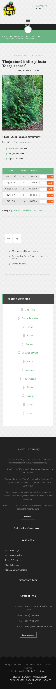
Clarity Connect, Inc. (36, 671)
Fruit (30, 335)
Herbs (30, 361)
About (47, 680)
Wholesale (17, 680)
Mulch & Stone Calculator (16, 569)
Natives (37, 210)
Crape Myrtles (30, 318)
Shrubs (30, 395)
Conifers (26, 210)
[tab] (8, 238)
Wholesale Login (12, 550)
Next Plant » (36, 55)
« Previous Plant (21, 55)
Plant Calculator (12, 565)
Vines (30, 413)
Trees (33, 36)
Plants (26, 676)
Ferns (30, 326)
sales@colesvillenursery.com (38, 626)
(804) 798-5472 (32, 615)
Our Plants (18, 36)
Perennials (30, 378)
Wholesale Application (15, 555)
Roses (30, 387)
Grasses (30, 344)
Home (4, 36)
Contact (30, 683)
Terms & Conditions (13, 560)
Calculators (33, 680)
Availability (40, 676)
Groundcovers (30, 352)
